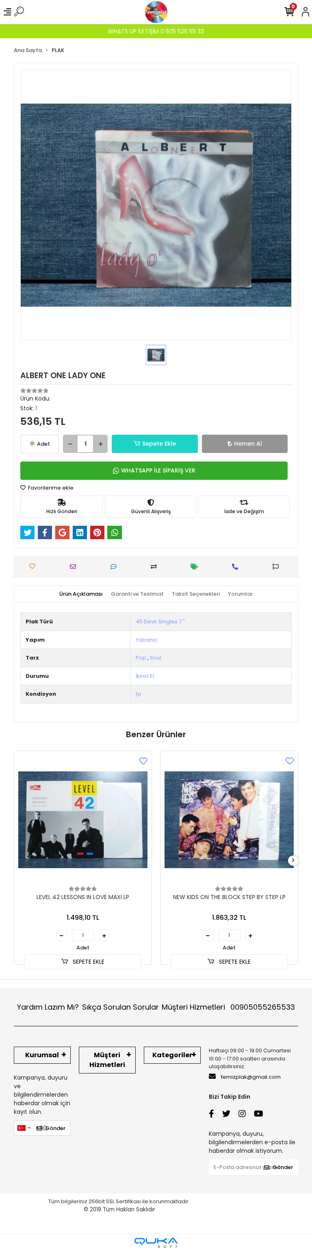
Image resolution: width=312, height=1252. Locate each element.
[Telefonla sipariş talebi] (237, 567)
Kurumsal (42, 1055)
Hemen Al (248, 444)
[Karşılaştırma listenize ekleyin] (156, 567)
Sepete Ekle (159, 444)
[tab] (81, 594)
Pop (141, 658)
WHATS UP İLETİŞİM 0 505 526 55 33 (156, 31)
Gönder (55, 1128)
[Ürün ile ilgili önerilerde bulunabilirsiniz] (278, 567)
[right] (293, 860)
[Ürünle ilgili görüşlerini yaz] (115, 567)
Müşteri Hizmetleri (228, 1007)
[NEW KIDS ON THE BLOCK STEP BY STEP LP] (229, 819)
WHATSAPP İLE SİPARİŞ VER (158, 470)
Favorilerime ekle (50, 488)
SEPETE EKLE (87, 962)
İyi (138, 694)
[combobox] (23, 1128)
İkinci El (145, 676)
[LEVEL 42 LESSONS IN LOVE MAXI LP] (82, 819)
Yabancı (146, 640)
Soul (155, 658)
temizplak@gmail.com (251, 1077)
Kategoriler (172, 1055)
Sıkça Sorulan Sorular (120, 1007)
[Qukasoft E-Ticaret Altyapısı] (156, 1243)
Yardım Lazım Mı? (48, 1007)
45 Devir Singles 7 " (160, 621)
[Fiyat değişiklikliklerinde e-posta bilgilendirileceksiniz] (196, 567)
